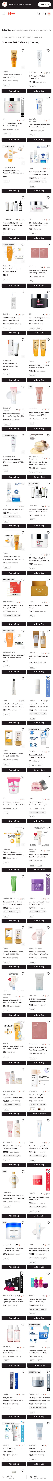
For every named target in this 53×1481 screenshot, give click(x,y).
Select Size (39, 333)
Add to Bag (14, 91)
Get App (44, 4)
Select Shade (39, 1113)
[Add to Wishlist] (23, 50)
